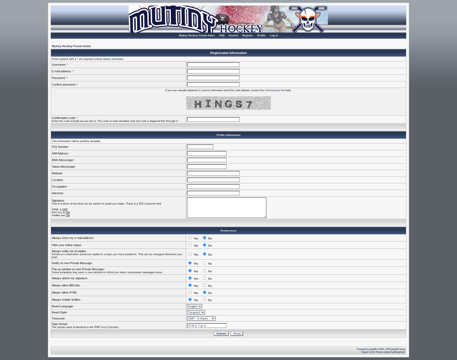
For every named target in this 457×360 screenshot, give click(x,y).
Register (247, 35)
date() (104, 327)
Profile (261, 35)
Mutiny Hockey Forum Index (197, 35)
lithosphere (399, 351)
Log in (274, 35)
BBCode (57, 212)
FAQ (222, 35)
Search (233, 35)
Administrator (273, 90)
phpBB (372, 349)
